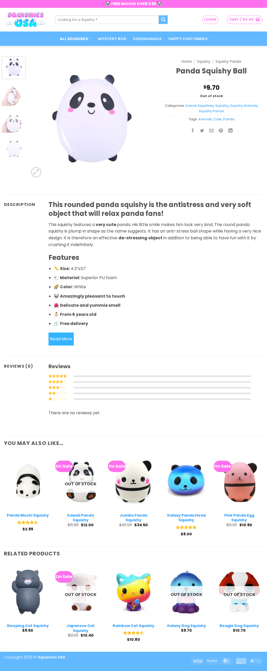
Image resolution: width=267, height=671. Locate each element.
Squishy (203, 61)
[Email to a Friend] (211, 131)
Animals (205, 119)
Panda (228, 119)
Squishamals (147, 38)
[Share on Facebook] (193, 131)
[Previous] (38, 117)
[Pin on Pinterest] (221, 131)
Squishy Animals (243, 105)
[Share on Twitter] (202, 131)
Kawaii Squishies (200, 105)
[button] (210, 20)
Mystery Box (112, 38)
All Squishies (74, 38)
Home (186, 61)
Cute (218, 119)
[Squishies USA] (25, 19)
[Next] (143, 117)
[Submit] (163, 19)
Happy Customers (187, 38)
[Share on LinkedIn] (230, 131)
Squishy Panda (228, 61)
